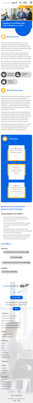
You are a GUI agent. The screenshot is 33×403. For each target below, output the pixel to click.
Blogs (3, 345)
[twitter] (18, 292)
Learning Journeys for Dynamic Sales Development (15, 262)
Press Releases (5, 352)
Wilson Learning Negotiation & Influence (11, 325)
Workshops (4, 368)
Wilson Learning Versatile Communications (11, 323)
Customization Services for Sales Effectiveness (15, 252)
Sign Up (16, 308)
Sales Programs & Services (8, 318)
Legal (18, 400)
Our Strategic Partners (7, 384)
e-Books (3, 350)
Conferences (4, 370)
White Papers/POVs (6, 357)
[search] (20, 2)
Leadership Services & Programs (9, 316)
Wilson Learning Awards (7, 336)
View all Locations (16, 297)
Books (3, 348)
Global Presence (5, 388)
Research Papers (5, 355)
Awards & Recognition (7, 386)
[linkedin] (14, 292)
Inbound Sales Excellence (9, 271)
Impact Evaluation (15, 257)
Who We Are (4, 379)
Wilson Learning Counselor (8, 320)
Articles (3, 343)
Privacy (14, 400)
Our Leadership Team (7, 381)
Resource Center (18, 395)
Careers (12, 395)
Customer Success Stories (8, 334)
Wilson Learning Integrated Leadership (10, 327)
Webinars (4, 372)
